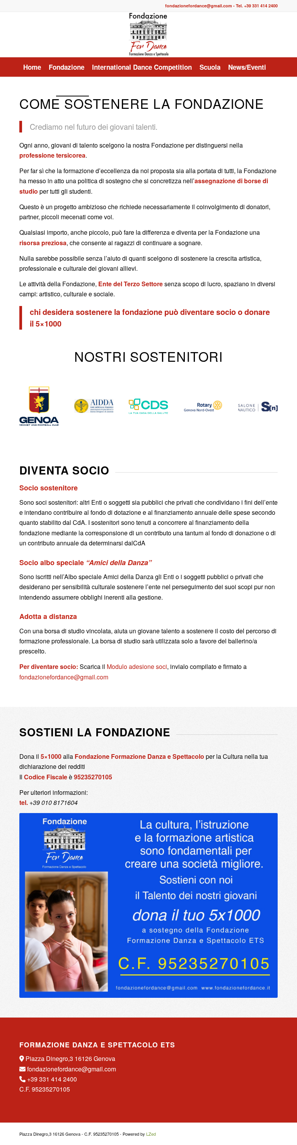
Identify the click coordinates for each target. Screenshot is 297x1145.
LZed (151, 1134)
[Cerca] (273, 86)
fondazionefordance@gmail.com (198, 6)
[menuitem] (32, 67)
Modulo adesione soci (137, 666)
